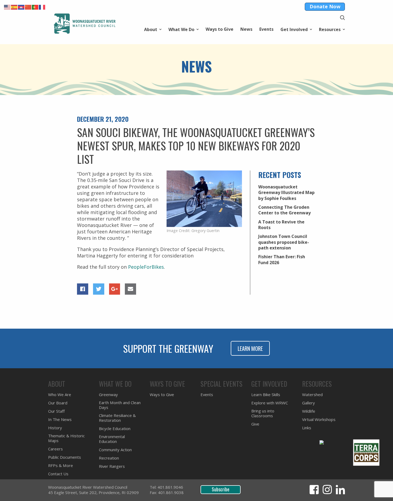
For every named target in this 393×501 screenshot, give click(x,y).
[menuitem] (152, 29)
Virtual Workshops (67, 97)
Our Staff (56, 411)
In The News (60, 419)
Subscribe (220, 489)
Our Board (57, 402)
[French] (42, 6)
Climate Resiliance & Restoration (117, 418)
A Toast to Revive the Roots (281, 224)
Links (53, 105)
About (150, 29)
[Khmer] (21, 6)
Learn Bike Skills (265, 394)
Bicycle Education (114, 428)
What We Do (181, 29)
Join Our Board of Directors (76, 105)
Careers (56, 97)
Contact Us (58, 473)
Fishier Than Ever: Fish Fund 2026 (281, 259)
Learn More (250, 348)
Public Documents (64, 457)
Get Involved (294, 29)
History (56, 97)
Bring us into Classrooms (262, 413)
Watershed (59, 105)
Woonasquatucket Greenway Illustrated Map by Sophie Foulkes (286, 192)
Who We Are (59, 394)
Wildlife (308, 411)
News (246, 29)
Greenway (108, 394)
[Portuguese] (35, 6)
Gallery (308, 402)
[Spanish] (14, 6)
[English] (7, 6)
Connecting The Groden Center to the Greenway (284, 210)
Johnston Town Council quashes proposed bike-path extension (283, 242)
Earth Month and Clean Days (120, 405)
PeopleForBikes (146, 267)
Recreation (59, 112)
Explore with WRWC (269, 402)
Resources (330, 29)
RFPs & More (60, 465)
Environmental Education (74, 97)
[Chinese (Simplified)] (28, 6)
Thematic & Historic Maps (75, 112)
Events (266, 29)
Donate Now (325, 6)
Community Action (67, 105)
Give (255, 424)
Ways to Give (219, 29)
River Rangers (112, 466)
